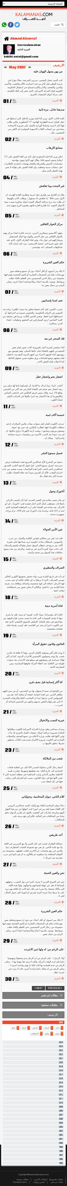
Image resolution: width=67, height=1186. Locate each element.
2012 (61, 1094)
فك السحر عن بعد (54, 338)
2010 (61, 1102)
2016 (61, 1078)
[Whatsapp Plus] (4, 25)
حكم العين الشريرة (53, 262)
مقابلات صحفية (22, 1179)
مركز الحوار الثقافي (51, 224)
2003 (61, 1131)
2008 (61, 1110)
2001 (61, 1139)
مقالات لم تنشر (57, 1182)
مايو (13, 1028)
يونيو (57, 1033)
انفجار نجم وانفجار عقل (49, 376)
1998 (61, 1151)
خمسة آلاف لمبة (55, 414)
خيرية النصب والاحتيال (51, 720)
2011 (61, 1098)
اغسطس (35, 1033)
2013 (61, 1090)
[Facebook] (10, 25)
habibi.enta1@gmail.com (20, 56)
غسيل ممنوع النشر (52, 453)
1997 (61, 1155)
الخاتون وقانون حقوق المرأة (48, 644)
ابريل (24, 1028)
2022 (61, 1054)
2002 (61, 1135)
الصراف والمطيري (53, 567)
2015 (61, 1082)
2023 (61, 1050)
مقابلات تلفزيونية (56, 1179)
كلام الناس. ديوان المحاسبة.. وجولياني (43, 796)
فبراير (46, 1028)
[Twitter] (17, 25)
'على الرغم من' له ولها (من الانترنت (44, 949)
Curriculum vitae (29, 45)
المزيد (55, 100)
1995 (61, 1163)
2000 (61, 1143)
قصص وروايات (39, 1182)
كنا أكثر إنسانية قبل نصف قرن (46, 682)
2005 (61, 1122)
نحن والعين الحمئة (54, 873)
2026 (61, 1022)
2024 (61, 1046)
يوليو (47, 1033)
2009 (61, 1106)
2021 (61, 1058)
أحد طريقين (56, 834)
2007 (61, 1114)
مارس (35, 1028)
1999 (61, 1147)
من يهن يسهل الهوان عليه (48, 71)
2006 (61, 1118)
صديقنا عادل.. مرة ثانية (51, 109)
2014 (61, 1086)
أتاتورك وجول (56, 491)
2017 (61, 1074)
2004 (61, 1127)
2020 (61, 1062)
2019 (61, 1066)
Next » (38, 988)
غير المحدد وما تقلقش (51, 185)
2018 (61, 1070)
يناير (57, 1028)
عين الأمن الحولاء (53, 529)
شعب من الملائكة (53, 758)
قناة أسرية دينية (54, 605)
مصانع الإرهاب (54, 147)
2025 (61, 1042)
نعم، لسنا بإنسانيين (52, 300)
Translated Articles (20, 1182)
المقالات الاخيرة (40, 1179)
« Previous (55, 988)
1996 (61, 1159)
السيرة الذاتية (23, 49)
